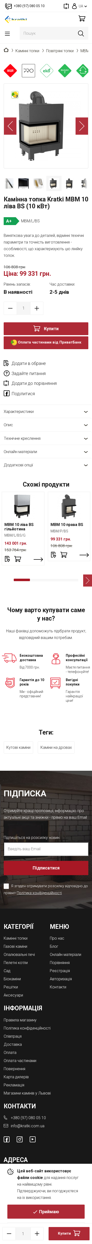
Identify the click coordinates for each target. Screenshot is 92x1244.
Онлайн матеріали (20, 451)
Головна (6, 50)
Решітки (11, 987)
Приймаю (49, 1211)
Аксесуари (13, 995)
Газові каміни (15, 946)
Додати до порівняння (34, 383)
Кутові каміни (18, 747)
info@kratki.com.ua (27, 1126)
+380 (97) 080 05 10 (28, 1117)
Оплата (10, 1052)
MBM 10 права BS (67, 524)
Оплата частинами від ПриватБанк (49, 342)
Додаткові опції (18, 464)
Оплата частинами (20, 1060)
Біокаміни (12, 979)
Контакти (58, 987)
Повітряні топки (60, 51)
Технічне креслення (22, 438)
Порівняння (60, 962)
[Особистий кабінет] (74, 6)
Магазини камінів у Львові (27, 1093)
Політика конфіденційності (39, 893)
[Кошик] (82, 18)
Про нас (57, 938)
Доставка (13, 1044)
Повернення (14, 1068)
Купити (51, 328)
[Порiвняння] (66, 6)
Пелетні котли (16, 962)
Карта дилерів (16, 1077)
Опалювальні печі (19, 954)
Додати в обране (29, 363)
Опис (8, 424)
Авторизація (61, 979)
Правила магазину (20, 1020)
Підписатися (46, 867)
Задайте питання (29, 373)
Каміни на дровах (56, 747)
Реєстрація (60, 970)
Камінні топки (27, 51)
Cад (7, 970)
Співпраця (13, 1036)
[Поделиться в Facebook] (8, 394)
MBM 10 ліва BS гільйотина (19, 526)
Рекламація (14, 1085)
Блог (54, 946)
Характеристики (19, 411)
